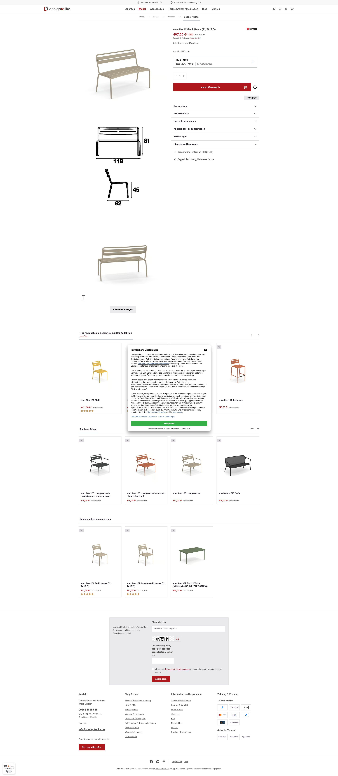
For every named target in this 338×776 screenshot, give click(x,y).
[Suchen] (274, 9)
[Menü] (13, 764)
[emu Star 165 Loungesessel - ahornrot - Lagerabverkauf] (146, 464)
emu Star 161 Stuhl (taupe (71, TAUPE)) (96, 585)
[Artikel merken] (254, 87)
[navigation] (255, 335)
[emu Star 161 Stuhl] (100, 371)
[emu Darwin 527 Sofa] (238, 464)
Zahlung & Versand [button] (227, 694)
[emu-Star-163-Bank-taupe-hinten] (123, 260)
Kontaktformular (101, 739)
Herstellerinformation (185, 121)
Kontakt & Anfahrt (179, 705)
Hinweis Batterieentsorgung (138, 700)
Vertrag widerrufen (91, 747)
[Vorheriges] (83, 295)
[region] (123, 170)
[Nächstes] (83, 300)
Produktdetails (181, 113)
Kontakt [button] (83, 694)
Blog (173, 718)
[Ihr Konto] (286, 9)
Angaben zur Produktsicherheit (189, 129)
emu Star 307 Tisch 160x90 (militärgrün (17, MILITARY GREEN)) (190, 585)
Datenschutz (131, 736)
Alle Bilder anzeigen (123, 309)
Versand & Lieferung (134, 714)
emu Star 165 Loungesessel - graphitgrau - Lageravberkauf (95, 494)
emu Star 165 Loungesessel (186, 493)
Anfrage (250, 98)
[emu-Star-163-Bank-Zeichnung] (123, 166)
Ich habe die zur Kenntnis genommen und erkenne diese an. (188, 670)
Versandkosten (195, 38)
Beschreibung (180, 106)
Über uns (175, 714)
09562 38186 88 (88, 709)
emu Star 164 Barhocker (231, 400)
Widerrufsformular (133, 732)
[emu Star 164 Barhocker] (238, 371)
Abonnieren (160, 679)
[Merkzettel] (280, 9)
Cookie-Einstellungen (181, 700)
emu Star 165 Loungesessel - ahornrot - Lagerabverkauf (146, 494)
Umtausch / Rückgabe (135, 718)
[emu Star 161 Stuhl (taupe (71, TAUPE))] (100, 554)
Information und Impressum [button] (186, 694)
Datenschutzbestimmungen (177, 669)
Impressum (177, 761)
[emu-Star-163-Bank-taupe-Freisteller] (123, 71)
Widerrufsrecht (132, 727)
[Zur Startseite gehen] (57, 9)
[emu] (252, 29)
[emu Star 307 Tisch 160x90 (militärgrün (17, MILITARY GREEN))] (192, 554)
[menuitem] (146, 701)
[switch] (8, 771)
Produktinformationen (181, 732)
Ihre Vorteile (177, 709)
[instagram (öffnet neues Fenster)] (164, 761)
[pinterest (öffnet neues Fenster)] (157, 761)
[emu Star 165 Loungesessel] (192, 464)
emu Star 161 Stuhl (90, 400)
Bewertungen (180, 136)
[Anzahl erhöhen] (184, 76)
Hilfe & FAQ (130, 705)
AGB (186, 761)
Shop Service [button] (132, 694)
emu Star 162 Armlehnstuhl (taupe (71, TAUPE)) (146, 585)
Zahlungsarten (131, 709)
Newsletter (176, 723)
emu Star (84, 336)
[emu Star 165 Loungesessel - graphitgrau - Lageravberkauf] (100, 464)
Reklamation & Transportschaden (140, 723)
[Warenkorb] (292, 9)
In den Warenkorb (210, 87)
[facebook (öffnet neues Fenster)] (151, 761)
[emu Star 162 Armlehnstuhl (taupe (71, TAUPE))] (146, 554)
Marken (174, 727)
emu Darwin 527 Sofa (229, 493)
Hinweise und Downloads (186, 144)
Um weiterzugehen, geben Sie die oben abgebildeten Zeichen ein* (162, 650)
